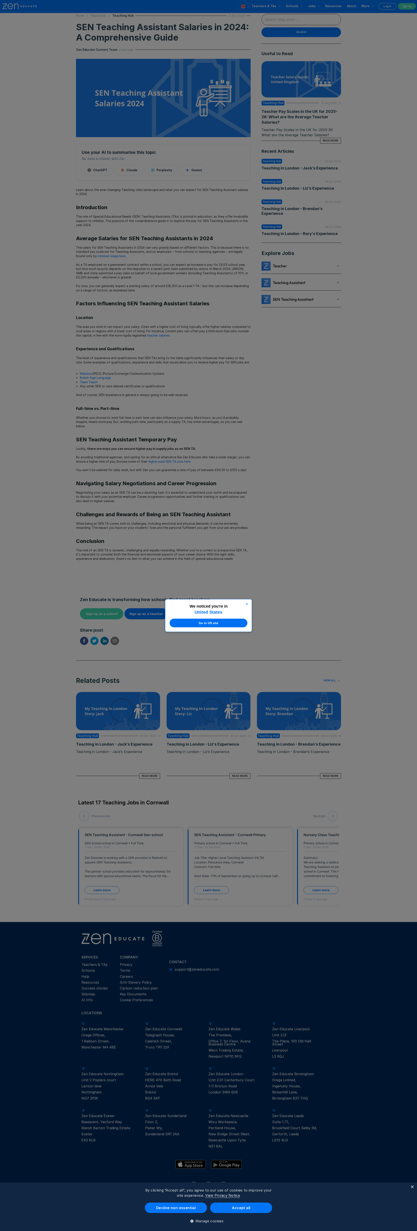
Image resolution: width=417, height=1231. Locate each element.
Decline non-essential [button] (176, 1208)
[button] (209, 1221)
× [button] (412, 1187)
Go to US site (208, 623)
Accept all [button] (241, 1208)
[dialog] (208, 1206)
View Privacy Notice (222, 1195)
